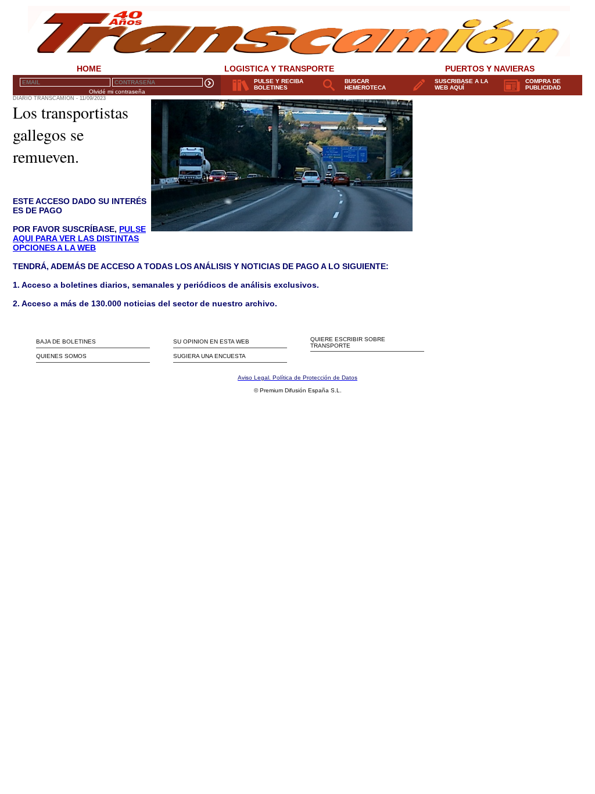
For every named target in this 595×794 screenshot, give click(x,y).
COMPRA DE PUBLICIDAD (543, 84)
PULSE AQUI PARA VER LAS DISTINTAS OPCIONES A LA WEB (79, 238)
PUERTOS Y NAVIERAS (490, 68)
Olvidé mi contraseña (117, 91)
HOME (89, 68)
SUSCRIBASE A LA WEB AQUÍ (461, 84)
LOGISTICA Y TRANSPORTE (279, 68)
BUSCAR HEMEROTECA (365, 84)
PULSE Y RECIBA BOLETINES (278, 84)
